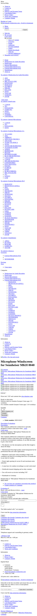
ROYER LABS (9, 209)
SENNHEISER (9, 219)
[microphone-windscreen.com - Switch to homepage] (17, 23)
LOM (6, 178)
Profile (10, 43)
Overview (11, 41)
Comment (4, 417)
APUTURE (8, 141)
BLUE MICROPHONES (12, 156)
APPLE (7, 241)
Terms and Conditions (11, 16)
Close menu (8, 36)
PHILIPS (7, 88)
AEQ (6, 78)
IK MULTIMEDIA (10, 171)
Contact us (8, 8)
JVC (6, 106)
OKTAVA (8, 196)
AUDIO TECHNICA (11, 142)
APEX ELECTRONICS (12, 139)
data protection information (18, 512)
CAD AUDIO (9, 157)
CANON (7, 104)
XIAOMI (7, 247)
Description (4, 423)
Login (9, 21)
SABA (7, 211)
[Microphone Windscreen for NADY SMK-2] (15, 522)
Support (7, 10)
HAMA (7, 169)
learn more (5, 100)
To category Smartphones (8, 238)
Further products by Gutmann (13, 485)
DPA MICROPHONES (12, 161)
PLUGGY (8, 204)
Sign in (10, 40)
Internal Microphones (11, 277)
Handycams (8, 275)
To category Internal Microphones (11, 119)
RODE (7, 206)
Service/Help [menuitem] (11, 10)
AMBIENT (8, 137)
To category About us (7, 251)
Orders (10, 48)
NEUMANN (9, 191)
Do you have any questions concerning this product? (20, 483)
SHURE (7, 223)
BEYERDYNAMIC (11, 154)
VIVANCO (8, 233)
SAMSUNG (8, 109)
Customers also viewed (22, 517)
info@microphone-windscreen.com (15, 571)
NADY (7, 189)
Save (3, 515)
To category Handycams (8, 101)
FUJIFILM (8, 168)
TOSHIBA (8, 114)
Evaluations (11, 423)
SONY (7, 91)
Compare (4, 413)
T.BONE (7, 229)
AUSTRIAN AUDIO (11, 147)
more (25, 428)
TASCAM (8, 93)
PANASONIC (9, 108)
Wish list (10, 52)
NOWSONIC (9, 194)
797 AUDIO (8, 134)
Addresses (11, 45)
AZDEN (7, 149)
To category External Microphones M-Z (13, 181)
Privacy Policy (9, 15)
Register (3, 21)
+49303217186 (5, 536)
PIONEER (8, 202)
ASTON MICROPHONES (13, 146)
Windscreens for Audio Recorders (15, 273)
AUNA (7, 144)
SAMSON (8, 213)
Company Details (10, 18)
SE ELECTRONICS (11, 218)
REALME (8, 244)
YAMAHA (8, 95)
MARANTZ (8, 85)
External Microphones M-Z (13, 280)
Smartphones (8, 334)
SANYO (7, 113)
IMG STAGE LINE (11, 81)
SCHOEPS (8, 216)
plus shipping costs (27, 396)
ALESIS (7, 80)
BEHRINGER (9, 151)
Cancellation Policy (10, 13)
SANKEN (8, 214)
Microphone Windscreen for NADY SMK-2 (14, 524)
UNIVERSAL (9, 116)
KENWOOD (9, 83)
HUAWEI (8, 242)
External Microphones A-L (13, 278)
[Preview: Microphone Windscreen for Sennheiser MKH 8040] (18, 373)
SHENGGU (8, 221)
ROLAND (8, 90)
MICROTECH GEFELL (12, 186)
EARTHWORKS (10, 162)
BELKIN (7, 152)
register (17, 40)
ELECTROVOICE (10, 164)
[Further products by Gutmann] (4, 369)
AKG (6, 136)
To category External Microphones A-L (12, 131)
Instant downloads (13, 50)
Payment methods (13, 46)
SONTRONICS (9, 224)
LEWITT (7, 176)
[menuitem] (20, 6)
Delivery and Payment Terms (13, 11)
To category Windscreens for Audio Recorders (14, 75)
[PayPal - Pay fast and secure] (10, 357)
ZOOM (7, 96)
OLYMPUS (8, 86)
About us (7, 6)
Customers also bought (7, 517)
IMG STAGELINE (10, 173)
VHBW (7, 231)
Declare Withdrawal (14, 53)
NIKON (7, 192)
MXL (6, 187)
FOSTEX (7, 166)
